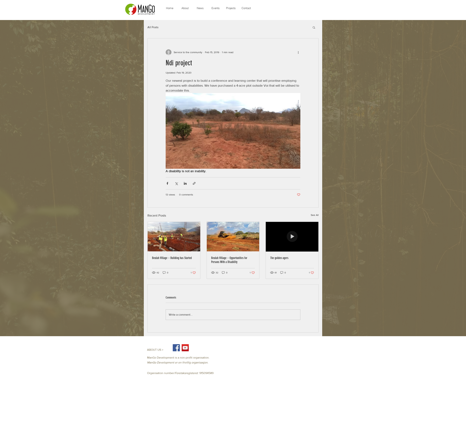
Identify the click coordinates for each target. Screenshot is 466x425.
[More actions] (298, 52)
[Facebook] (176, 347)
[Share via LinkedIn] (185, 183)
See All (315, 215)
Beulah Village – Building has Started (172, 258)
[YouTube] (185, 347)
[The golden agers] (292, 236)
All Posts (152, 27)
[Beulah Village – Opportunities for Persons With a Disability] (233, 236)
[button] (314, 27)
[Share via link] (194, 183)
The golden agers (279, 258)
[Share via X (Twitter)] (176, 183)
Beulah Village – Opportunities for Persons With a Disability (229, 260)
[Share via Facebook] (167, 183)
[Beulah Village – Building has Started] (174, 236)
